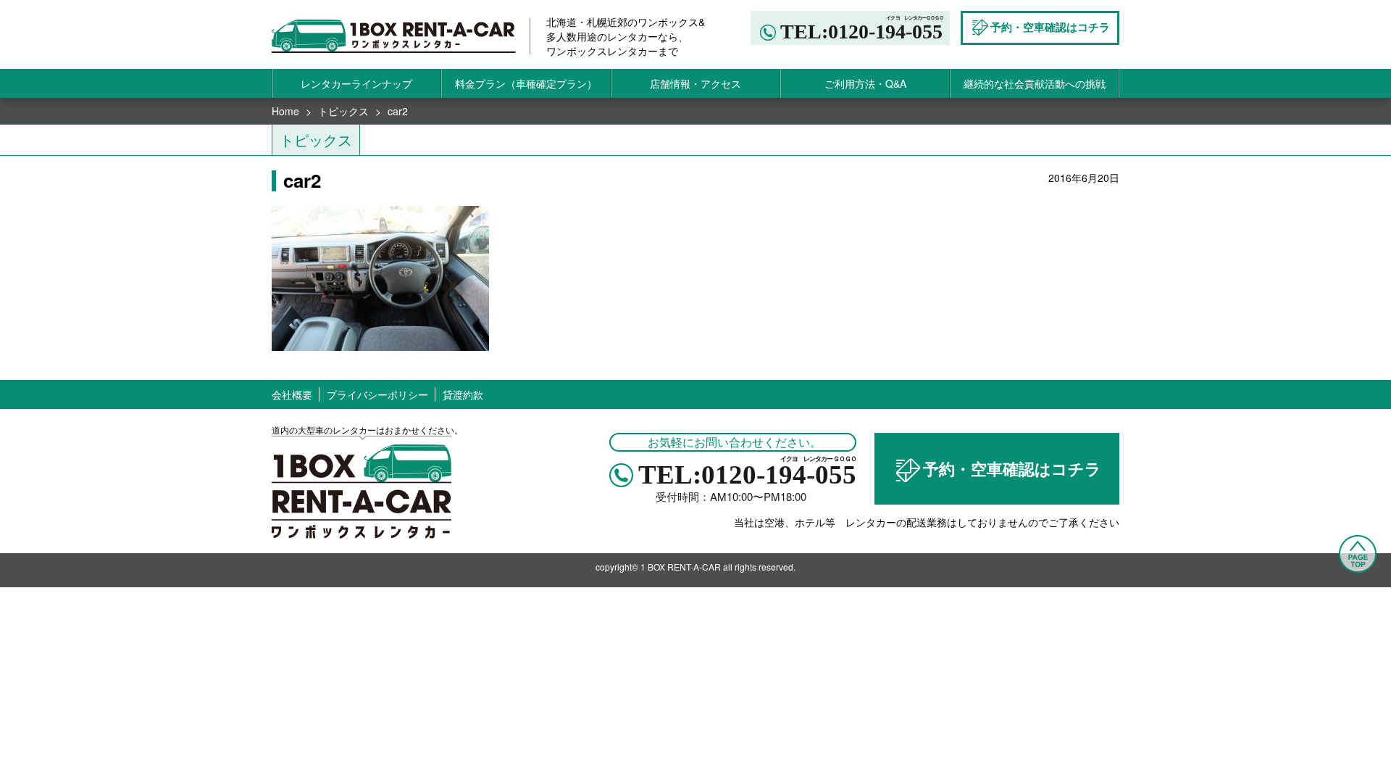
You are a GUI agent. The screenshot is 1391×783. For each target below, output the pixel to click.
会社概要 (292, 394)
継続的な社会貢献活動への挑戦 (1035, 83)
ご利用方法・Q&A (865, 83)
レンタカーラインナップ (356, 83)
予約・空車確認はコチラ (1012, 468)
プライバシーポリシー (377, 394)
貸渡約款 (463, 394)
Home (285, 111)
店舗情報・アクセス (695, 83)
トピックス (343, 111)
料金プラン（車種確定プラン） (526, 83)
